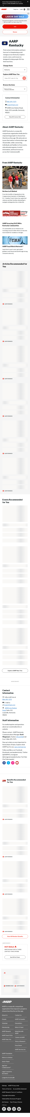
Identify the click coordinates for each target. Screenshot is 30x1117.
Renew (15, 32)
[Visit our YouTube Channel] (17, 762)
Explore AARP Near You (11, 74)
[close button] (28, 13)
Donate (4, 1019)
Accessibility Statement (20, 1089)
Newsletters (18, 1023)
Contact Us (18, 1015)
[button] (28, 9)
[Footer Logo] (15, 1002)
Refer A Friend (19, 1027)
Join (15, 26)
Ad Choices (5, 1102)
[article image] (15, 189)
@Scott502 (19, 737)
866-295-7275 (11, 102)
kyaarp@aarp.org (12, 105)
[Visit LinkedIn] (19, 1109)
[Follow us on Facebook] (4, 762)
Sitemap (4, 1085)
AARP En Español (20, 1019)
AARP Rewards (6, 1031)
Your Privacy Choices (16, 1102)
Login (21, 9)
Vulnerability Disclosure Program (11, 1098)
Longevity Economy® (8, 1077)
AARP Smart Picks (7, 1035)
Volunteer (5, 1023)
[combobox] (15, 78)
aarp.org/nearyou (20, 747)
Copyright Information (8, 1095)
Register (16, 9)
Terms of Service (7, 1089)
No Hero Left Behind (9, 191)
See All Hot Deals (15, 957)
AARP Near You (6, 1039)
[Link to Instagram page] (12, 762)
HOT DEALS (9, 947)
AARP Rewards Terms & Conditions (12, 1092)
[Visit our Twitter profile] (8, 762)
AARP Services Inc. (20, 1049)
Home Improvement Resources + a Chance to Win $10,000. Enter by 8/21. (12, 2)
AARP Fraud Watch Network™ (12, 246)
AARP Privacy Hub (13, 1085)
